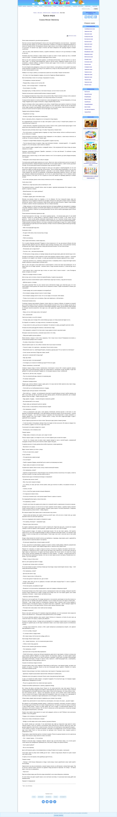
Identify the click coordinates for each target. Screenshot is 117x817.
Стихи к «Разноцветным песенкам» (91, 128)
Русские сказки (88, 64)
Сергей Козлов (87, 101)
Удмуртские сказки (88, 74)
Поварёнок (75, 6)
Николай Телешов (88, 94)
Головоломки (68, 6)
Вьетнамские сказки (89, 39)
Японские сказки (88, 84)
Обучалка (60, 6)
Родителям (94, 6)
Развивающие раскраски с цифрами (90, 176)
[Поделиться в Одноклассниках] (50, 801)
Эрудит (54, 6)
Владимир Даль (88, 96)
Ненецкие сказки (88, 59)
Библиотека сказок (46, 12)
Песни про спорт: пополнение (91, 150)
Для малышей (40, 796)
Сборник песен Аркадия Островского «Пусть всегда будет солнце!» (91, 163)
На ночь (33, 796)
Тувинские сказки (88, 72)
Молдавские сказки (55, 12)
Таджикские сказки (88, 69)
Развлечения (87, 6)
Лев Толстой (87, 91)
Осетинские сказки (88, 61)
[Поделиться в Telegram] (47, 801)
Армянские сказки (88, 31)
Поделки (24, 6)
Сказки (35, 6)
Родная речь (29, 6)
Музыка (40, 6)
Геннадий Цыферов (88, 104)
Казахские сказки (88, 41)
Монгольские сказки (89, 56)
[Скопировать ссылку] (54, 801)
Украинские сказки (88, 77)
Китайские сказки (88, 46)
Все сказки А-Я (63, 796)
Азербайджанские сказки (90, 28)
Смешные (55, 796)
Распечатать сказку (72, 35)
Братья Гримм (87, 106)
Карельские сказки (88, 44)
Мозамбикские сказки (89, 51)
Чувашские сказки (88, 82)
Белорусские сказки (89, 36)
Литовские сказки (88, 49)
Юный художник (47, 6)
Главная (20, 6)
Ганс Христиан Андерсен (90, 109)
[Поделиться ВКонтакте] (43, 801)
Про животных (48, 796)
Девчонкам (80, 6)
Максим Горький (88, 99)
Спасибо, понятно (58, 815)
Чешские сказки (88, 79)
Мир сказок (40, 12)
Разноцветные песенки (90, 139)
